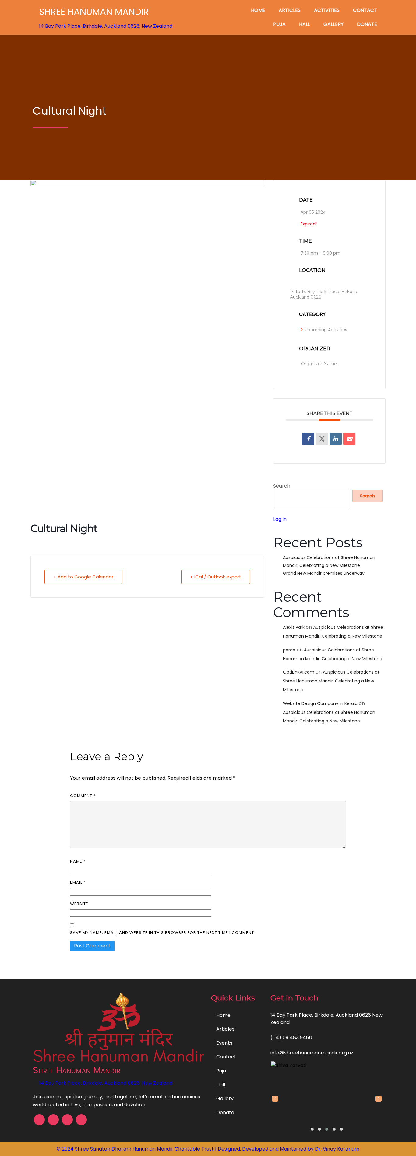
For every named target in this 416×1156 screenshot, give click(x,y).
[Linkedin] (336, 439)
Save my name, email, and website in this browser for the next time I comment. (162, 933)
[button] (312, 1129)
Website (79, 904)
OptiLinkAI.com (298, 672)
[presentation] (275, 1099)
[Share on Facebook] (308, 439)
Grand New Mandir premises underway (324, 573)
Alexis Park (294, 627)
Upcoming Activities (326, 330)
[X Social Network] (322, 439)
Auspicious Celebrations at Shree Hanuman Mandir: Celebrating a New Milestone (331, 681)
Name (78, 861)
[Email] (349, 439)
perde (289, 650)
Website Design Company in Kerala (320, 703)
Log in (280, 519)
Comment (83, 796)
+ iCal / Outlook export (215, 577)
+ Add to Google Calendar (83, 577)
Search (281, 485)
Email (78, 882)
